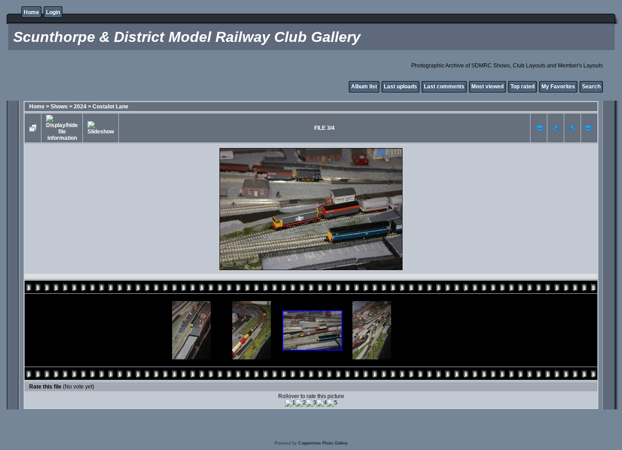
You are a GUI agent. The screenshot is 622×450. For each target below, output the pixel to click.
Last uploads (400, 86)
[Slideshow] (100, 128)
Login (53, 12)
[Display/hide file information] (61, 128)
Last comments (444, 86)
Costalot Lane (110, 106)
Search (591, 86)
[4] (321, 403)
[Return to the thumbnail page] (33, 128)
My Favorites (558, 86)
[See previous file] (555, 128)
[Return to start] (538, 128)
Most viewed (487, 86)
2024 (80, 106)
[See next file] (572, 128)
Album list (364, 86)
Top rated (522, 86)
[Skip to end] (589, 128)
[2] (301, 403)
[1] (290, 403)
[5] (332, 403)
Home (31, 12)
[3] (311, 403)
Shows (59, 106)
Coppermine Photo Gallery (323, 443)
